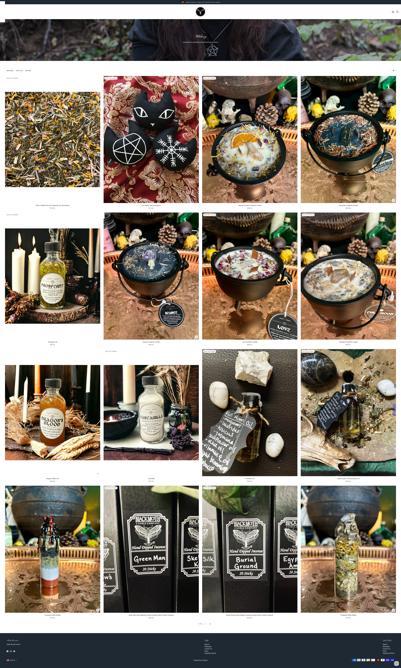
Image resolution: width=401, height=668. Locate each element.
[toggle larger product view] (390, 70)
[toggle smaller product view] (394, 70)
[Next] (205, 624)
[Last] (210, 624)
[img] (7, 651)
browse (10, 70)
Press (206, 651)
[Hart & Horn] (200, 11)
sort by (19, 70)
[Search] (397, 12)
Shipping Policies (210, 653)
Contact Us (208, 649)
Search (206, 644)
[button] (12, 660)
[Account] (393, 12)
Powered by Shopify (200, 660)
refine (28, 70)
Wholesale (207, 646)
